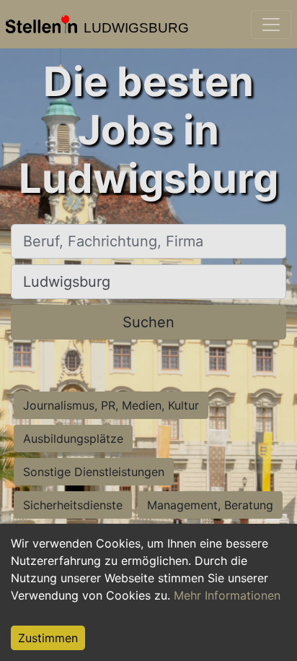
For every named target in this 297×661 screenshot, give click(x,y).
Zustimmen (48, 638)
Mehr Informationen (227, 595)
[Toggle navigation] (271, 24)
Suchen (148, 322)
